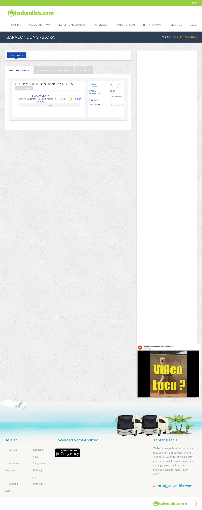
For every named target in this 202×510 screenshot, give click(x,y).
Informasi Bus (19, 70)
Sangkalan (101, 24)
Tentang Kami (152, 24)
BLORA (78, 99)
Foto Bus (17, 55)
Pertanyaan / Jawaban (54, 70)
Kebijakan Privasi (40, 24)
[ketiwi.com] (168, 370)
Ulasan (84, 70)
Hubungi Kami (125, 24)
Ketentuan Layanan (72, 24)
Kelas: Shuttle (24, 88)
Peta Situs (175, 24)
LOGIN (194, 3)
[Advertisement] (167, 197)
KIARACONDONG (40, 96)
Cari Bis (16, 24)
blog (193, 24)
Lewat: (49, 105)
